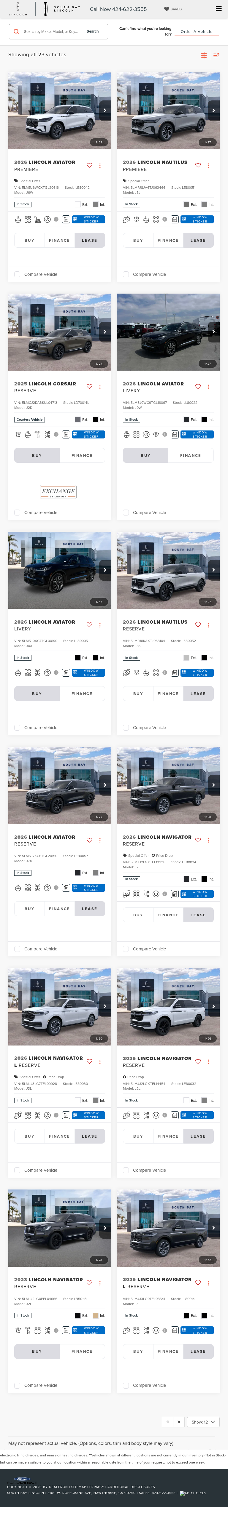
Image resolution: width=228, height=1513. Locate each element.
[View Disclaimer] (56, 219)
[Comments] (66, 219)
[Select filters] (204, 54)
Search (93, 31)
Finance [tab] (59, 240)
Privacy (96, 1487)
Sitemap (78, 1487)
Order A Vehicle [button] (197, 31)
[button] (105, 110)
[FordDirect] (22, 1480)
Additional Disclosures (131, 1487)
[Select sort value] (215, 55)
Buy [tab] (29, 240)
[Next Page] (179, 1422)
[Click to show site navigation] (218, 9)
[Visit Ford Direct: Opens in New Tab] (194, 1492)
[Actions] (100, 166)
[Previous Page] (167, 1422)
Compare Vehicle (40, 274)
